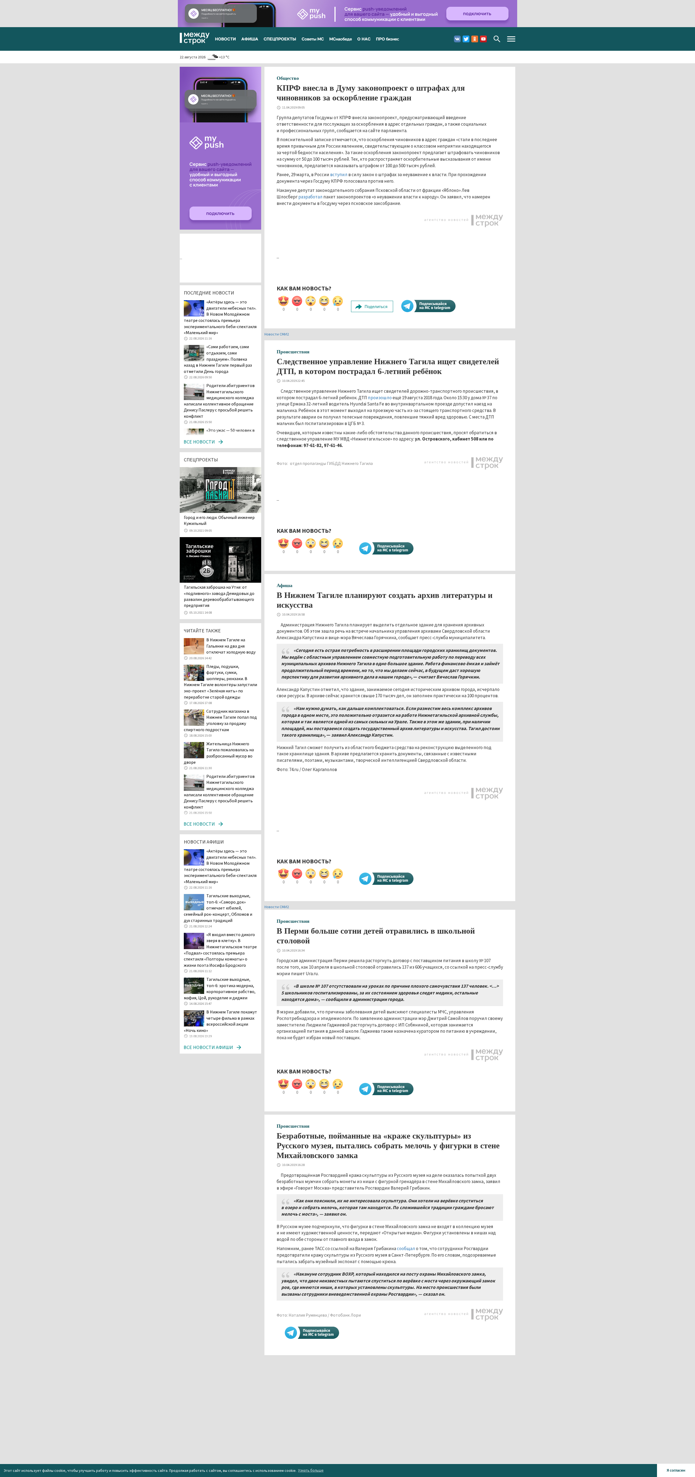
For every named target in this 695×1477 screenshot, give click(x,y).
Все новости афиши (208, 1047)
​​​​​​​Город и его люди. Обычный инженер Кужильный (219, 520)
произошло (380, 398)
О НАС (364, 38)
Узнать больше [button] (311, 1470)
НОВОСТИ (225, 38)
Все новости (199, 442)
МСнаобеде (340, 38)
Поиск (497, 39)
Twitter (466, 39)
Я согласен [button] (676, 1470)
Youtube (483, 39)
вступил (339, 175)
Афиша (284, 585)
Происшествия (293, 351)
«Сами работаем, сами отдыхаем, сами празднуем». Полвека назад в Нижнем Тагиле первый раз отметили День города (218, 359)
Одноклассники (474, 39)
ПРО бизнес (387, 38)
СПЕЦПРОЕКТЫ (280, 38)
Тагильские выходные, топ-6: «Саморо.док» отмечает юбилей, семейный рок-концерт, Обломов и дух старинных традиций (218, 908)
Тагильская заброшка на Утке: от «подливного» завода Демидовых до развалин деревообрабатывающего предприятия (219, 596)
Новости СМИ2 (276, 334)
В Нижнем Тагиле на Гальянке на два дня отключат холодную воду (231, 646)
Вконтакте (457, 39)
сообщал (406, 1248)
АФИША (249, 38)
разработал (310, 197)
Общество (288, 78)
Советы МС (313, 38)
